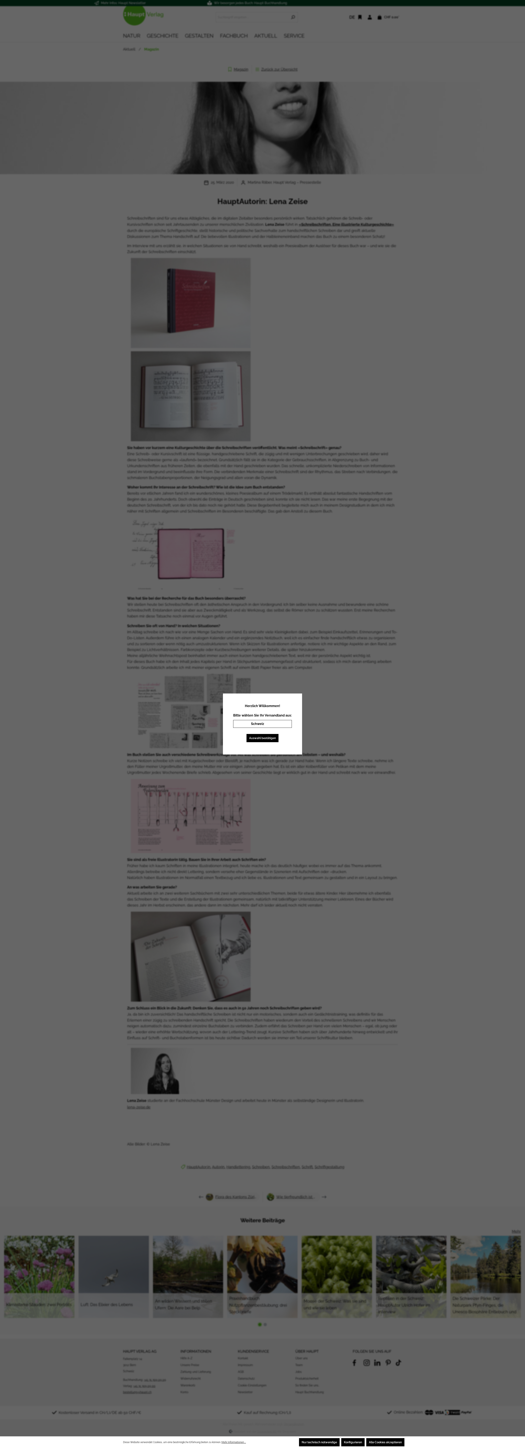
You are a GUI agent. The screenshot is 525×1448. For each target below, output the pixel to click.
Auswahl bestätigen (262, 738)
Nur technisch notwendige (319, 1442)
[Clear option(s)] (282, 724)
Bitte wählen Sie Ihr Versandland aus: (262, 715)
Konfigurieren (353, 1442)
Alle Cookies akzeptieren (385, 1442)
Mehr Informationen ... (233, 1442)
